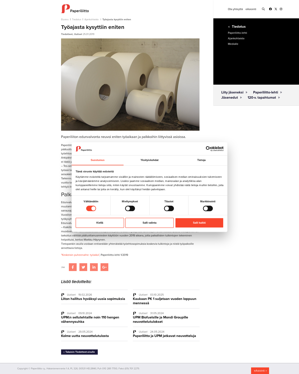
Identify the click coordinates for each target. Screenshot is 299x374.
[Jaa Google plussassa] (104, 267)
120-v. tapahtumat (262, 98)
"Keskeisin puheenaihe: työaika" (80, 255)
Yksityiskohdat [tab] (149, 160)
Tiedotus (76, 19)
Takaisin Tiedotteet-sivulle (80, 351)
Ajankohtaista (91, 19)
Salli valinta (149, 222)
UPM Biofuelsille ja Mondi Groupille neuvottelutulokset (160, 319)
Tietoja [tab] (201, 160)
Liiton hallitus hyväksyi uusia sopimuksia (93, 299)
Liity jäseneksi (232, 92)
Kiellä (99, 222)
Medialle (233, 44)
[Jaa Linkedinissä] (94, 267)
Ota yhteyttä (235, 9)
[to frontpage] (130, 8)
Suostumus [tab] (98, 160)
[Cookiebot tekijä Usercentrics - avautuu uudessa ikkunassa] (208, 148)
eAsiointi (251, 9)
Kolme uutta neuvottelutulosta (85, 336)
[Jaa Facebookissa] (73, 267)
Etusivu (65, 19)
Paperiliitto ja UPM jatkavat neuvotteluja (164, 336)
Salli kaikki (199, 222)
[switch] (130, 208)
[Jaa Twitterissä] (83, 267)
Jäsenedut (229, 98)
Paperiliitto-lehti (237, 33)
